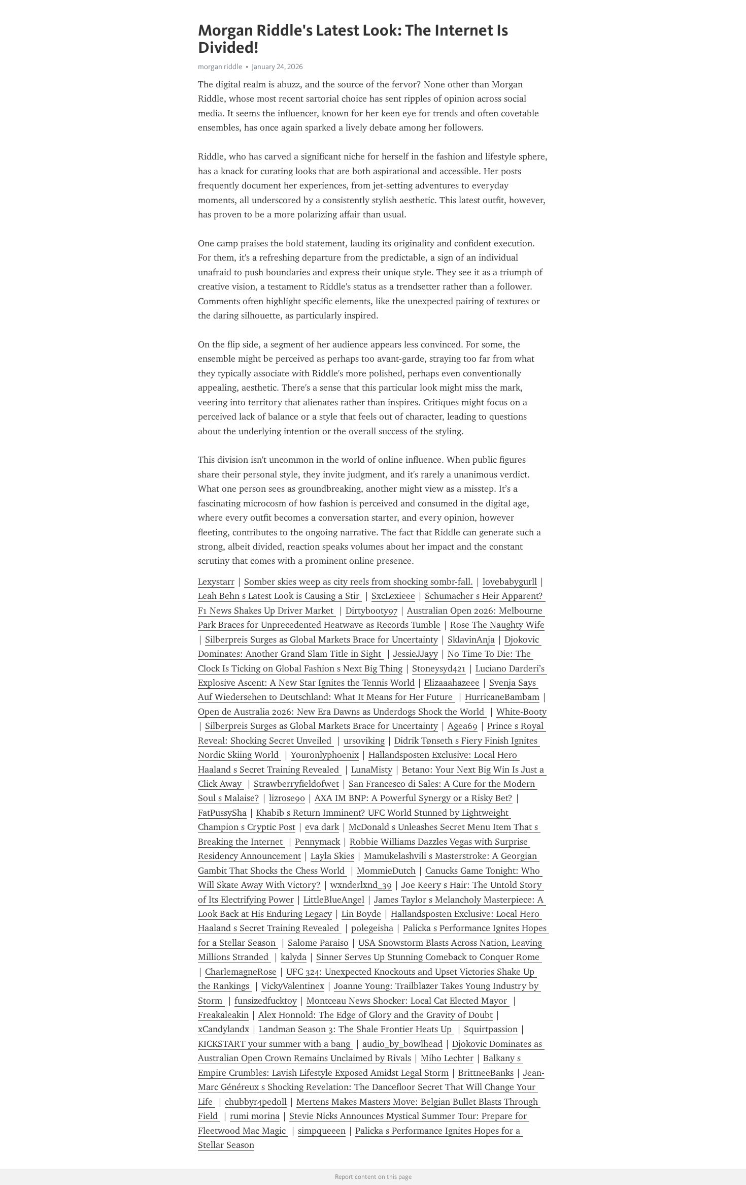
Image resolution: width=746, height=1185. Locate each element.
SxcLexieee (393, 595)
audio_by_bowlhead (402, 1043)
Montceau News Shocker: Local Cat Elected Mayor (408, 1000)
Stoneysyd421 (439, 668)
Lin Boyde (361, 913)
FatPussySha (222, 812)
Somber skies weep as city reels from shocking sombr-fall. (358, 581)
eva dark (322, 826)
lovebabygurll (510, 581)
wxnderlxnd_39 (361, 884)
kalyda (294, 957)
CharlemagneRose (241, 971)
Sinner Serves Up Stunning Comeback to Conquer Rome (429, 957)
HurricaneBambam (502, 696)
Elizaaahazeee (452, 682)
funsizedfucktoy (265, 1000)
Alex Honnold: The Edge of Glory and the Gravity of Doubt (375, 1014)
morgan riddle (220, 66)
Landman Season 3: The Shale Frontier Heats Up (356, 1029)
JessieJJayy (415, 653)
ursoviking (364, 740)
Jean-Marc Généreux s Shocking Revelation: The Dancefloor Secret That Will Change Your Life (371, 1087)
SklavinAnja (471, 639)
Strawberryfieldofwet (296, 783)
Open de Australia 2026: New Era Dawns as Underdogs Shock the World (342, 711)
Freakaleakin (223, 1014)
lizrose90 (287, 798)
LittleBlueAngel (333, 899)
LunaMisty (371, 769)
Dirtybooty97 (371, 610)
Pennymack (317, 841)
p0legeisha (372, 928)
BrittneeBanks (486, 1072)
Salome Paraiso (318, 942)
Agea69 (463, 725)
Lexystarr (216, 581)
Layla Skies (332, 855)
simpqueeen (322, 1130)
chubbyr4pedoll (256, 1101)
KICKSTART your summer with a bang (275, 1043)
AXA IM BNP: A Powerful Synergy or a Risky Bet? (414, 798)
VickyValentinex (292, 985)
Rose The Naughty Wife (497, 624)
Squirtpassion (491, 1029)
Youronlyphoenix (325, 754)
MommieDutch (386, 870)
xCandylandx (223, 1029)
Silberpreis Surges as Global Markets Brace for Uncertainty (321, 639)
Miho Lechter (447, 1058)
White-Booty (521, 711)
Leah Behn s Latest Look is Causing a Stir (280, 595)
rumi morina (255, 1116)
